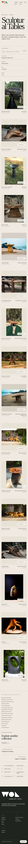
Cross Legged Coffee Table (7, 707)
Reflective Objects (18, 776)
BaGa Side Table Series (6, 697)
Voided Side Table (5, 727)
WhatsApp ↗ (23, 841)
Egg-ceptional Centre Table (7, 709)
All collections (5, 742)
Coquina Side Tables (6, 705)
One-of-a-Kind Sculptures (7, 765)
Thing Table (4, 725)
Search (20, 4)
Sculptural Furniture (18, 765)
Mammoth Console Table (7, 715)
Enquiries (3, 832)
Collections (21, 2)
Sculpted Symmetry (5, 721)
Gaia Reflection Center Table (7, 713)
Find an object (5, 48)
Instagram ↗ (4, 830)
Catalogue (16, 2)
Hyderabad (17, 819)
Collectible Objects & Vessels (19, 772)
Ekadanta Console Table (6, 711)
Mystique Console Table (6, 719)
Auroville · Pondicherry (19, 817)
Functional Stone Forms (7, 776)
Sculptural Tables (18, 768)
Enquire (15, 4)
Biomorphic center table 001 (7, 699)
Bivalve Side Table (5, 703)
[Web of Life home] (5, 2)
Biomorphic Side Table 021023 (8, 701)
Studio (25, 2)
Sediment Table (5, 723)
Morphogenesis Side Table (7, 717)
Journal (3, 824)
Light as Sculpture (6, 771)
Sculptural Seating (6, 768)
